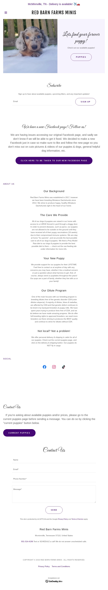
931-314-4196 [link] (27, 541)
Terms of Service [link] (77, 519)
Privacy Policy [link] (63, 519)
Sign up (85, 102)
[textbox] (42, 101)
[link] (54, 14)
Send (54, 510)
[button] (10, 12)
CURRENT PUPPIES (19, 433)
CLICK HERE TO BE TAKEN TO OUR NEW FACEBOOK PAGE (54, 161)
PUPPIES (81, 57)
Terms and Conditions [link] (61, 566)
